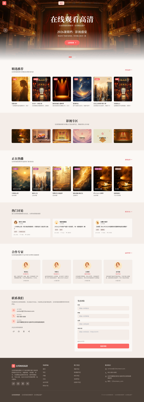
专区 (67, 3)
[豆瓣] (24, 331)
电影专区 (76, 369)
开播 (73, 3)
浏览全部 (127, 70)
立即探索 (71, 42)
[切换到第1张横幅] (70, 57)
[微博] (14, 331)
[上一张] (5, 30)
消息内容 (80, 328)
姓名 (79, 305)
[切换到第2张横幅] (73, 57)
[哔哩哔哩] (19, 331)
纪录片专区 (77, 382)
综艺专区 (76, 376)
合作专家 (88, 3)
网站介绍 (97, 3)
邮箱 (79, 312)
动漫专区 (76, 379)
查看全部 (127, 160)
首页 (61, 3)
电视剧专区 (77, 372)
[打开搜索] (140, 3)
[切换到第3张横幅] (74, 57)
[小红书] (29, 331)
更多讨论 (127, 212)
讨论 (80, 3)
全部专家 (127, 253)
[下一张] (138, 30)
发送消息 (103, 346)
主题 (79, 320)
